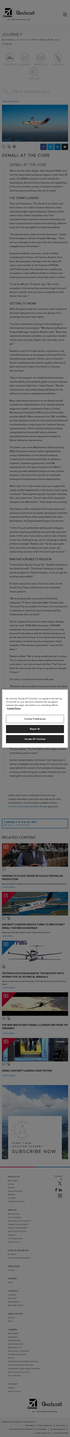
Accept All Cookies (35, 739)
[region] (35, 718)
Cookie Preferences (35, 719)
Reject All (35, 729)
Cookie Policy (14, 708)
